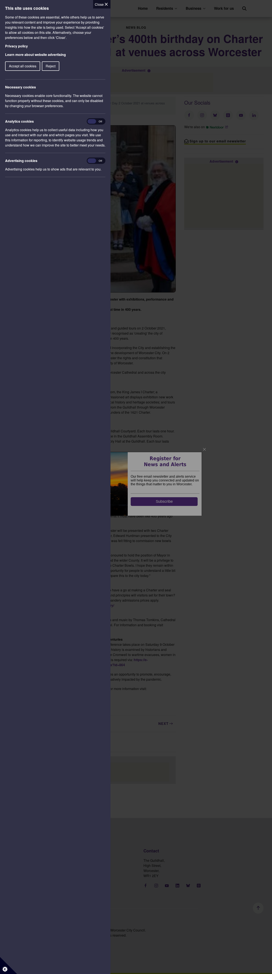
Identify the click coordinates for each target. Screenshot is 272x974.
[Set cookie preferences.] (8, 965)
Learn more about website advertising (35, 54)
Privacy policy (16, 46)
